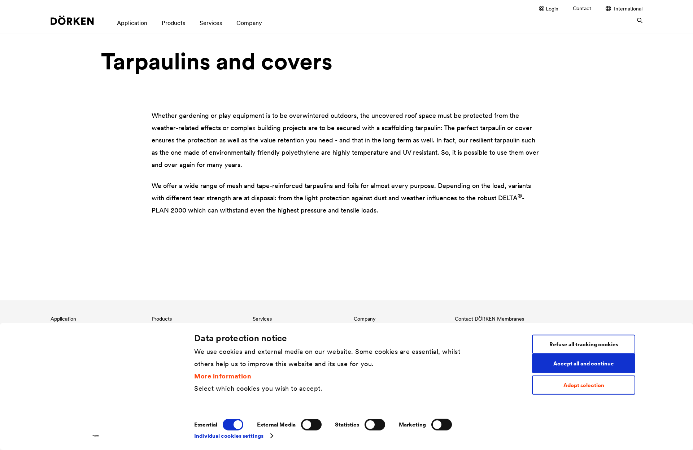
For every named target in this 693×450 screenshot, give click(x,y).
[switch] (311, 424)
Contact (582, 8)
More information (222, 376)
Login (552, 8)
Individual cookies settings (228, 435)
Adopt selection (583, 385)
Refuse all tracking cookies (583, 343)
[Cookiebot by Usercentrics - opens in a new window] (95, 435)
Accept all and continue (583, 363)
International (628, 8)
